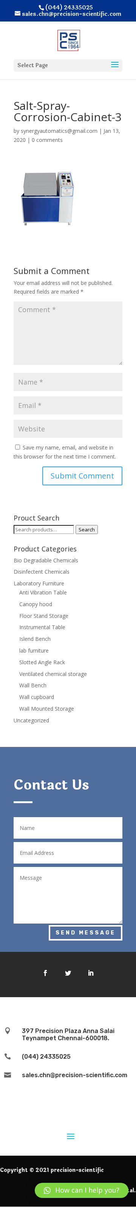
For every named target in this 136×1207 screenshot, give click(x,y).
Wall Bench (32, 685)
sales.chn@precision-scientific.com (74, 1075)
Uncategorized (31, 720)
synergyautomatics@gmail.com (59, 130)
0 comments (47, 139)
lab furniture (34, 650)
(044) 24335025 (46, 1056)
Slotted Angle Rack (42, 662)
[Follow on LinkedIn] (90, 973)
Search (87, 529)
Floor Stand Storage (43, 615)
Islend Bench (35, 638)
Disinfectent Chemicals (42, 571)
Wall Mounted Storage (46, 708)
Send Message (86, 933)
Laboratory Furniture (39, 583)
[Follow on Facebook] (45, 973)
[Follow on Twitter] (68, 973)
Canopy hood (35, 604)
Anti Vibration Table (43, 592)
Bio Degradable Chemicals (46, 560)
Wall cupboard (36, 696)
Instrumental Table (42, 627)
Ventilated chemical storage (53, 673)
